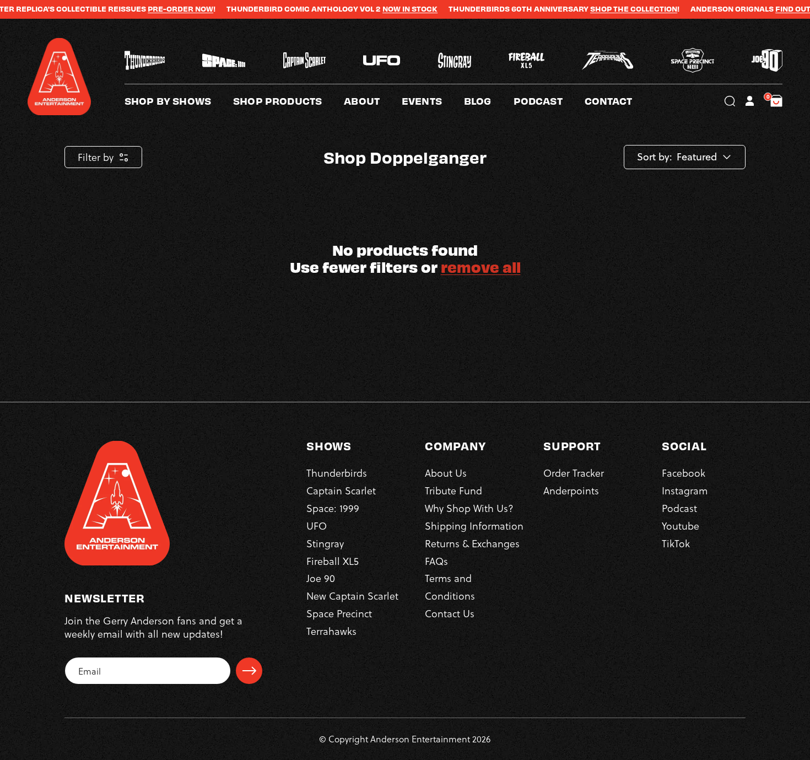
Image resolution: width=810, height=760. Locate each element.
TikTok (676, 543)
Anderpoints (571, 490)
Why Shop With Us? (469, 507)
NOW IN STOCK (386, 9)
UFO (316, 525)
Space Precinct (339, 613)
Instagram (685, 490)
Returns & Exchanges (472, 543)
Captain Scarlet (341, 490)
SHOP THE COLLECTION (610, 9)
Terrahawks (331, 630)
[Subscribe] (249, 670)
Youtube (680, 525)
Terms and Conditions (450, 586)
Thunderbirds (336, 472)
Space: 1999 (332, 507)
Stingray (325, 543)
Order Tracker (573, 472)
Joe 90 (320, 577)
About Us (446, 472)
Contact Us (449, 613)
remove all (481, 266)
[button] (373, 100)
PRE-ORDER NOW (157, 9)
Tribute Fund (453, 490)
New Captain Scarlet (352, 595)
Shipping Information (474, 525)
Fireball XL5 (332, 560)
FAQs (436, 560)
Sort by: (654, 157)
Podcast (679, 507)
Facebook (683, 472)
